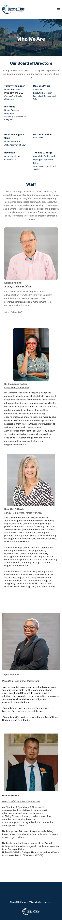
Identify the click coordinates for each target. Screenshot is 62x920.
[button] (58, 9)
